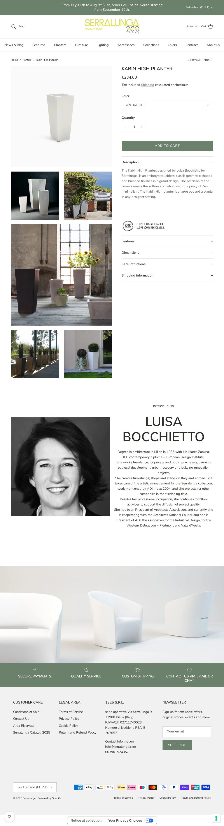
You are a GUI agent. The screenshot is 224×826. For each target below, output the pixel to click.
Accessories (126, 45)
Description (130, 162)
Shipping (147, 85)
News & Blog (14, 45)
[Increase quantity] (143, 127)
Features (128, 241)
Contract (192, 45)
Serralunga (29, 798)
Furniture (81, 45)
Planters (60, 45)
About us (213, 45)
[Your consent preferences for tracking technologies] (216, 818)
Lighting (103, 45)
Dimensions (130, 252)
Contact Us (21, 718)
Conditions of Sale (26, 712)
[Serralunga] (112, 26)
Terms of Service (71, 712)
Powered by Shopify (49, 798)
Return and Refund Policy (77, 732)
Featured (38, 45)
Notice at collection (86, 820)
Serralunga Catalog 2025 (31, 732)
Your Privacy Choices (125, 820)
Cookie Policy (68, 725)
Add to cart (167, 146)
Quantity (128, 117)
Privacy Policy (69, 718)
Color (126, 96)
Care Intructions (133, 264)
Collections (151, 45)
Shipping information (137, 275)
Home (14, 59)
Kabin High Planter (46, 59)
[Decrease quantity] (126, 127)
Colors (172, 45)
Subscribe (177, 745)
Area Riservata (24, 725)
